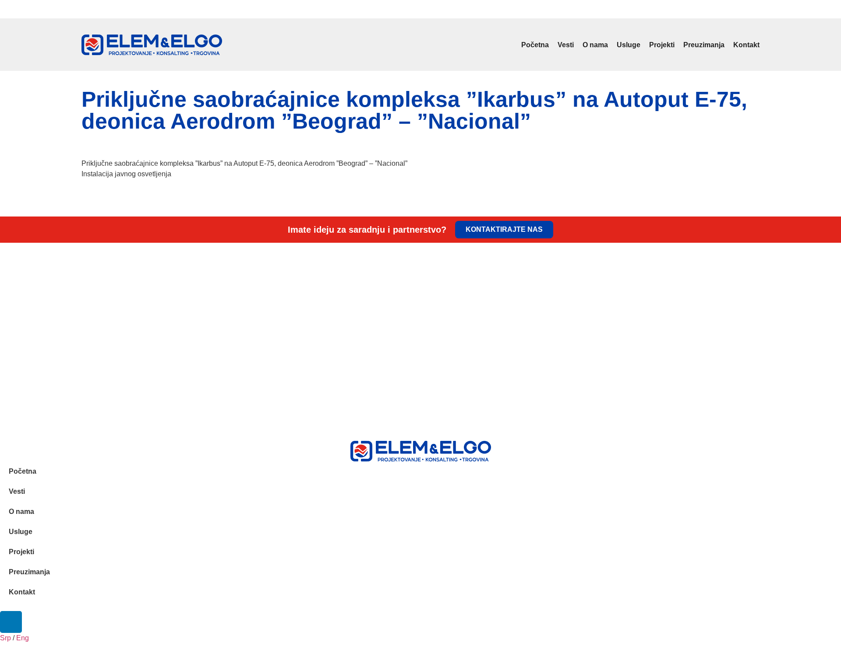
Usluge (628, 45)
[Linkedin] (755, 9)
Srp (85, 10)
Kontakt (746, 45)
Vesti (566, 45)
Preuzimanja (703, 45)
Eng (98, 10)
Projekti (662, 45)
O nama (595, 45)
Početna (535, 45)
